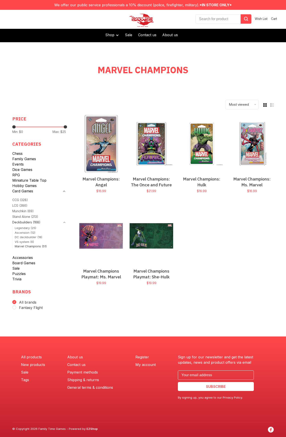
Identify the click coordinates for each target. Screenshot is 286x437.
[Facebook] (271, 430)
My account (145, 364)
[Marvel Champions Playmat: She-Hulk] (151, 236)
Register (142, 357)
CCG (20, 200)
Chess (17, 153)
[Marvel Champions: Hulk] (201, 144)
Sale (128, 35)
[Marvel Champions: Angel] (101, 144)
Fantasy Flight (31, 307)
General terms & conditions (90, 387)
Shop (110, 35)
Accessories (22, 257)
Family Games (24, 159)
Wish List (261, 19)
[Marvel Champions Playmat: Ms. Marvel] (101, 236)
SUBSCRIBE (216, 386)
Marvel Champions (31, 246)
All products (31, 357)
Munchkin (23, 211)
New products (33, 364)
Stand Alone (25, 216)
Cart (274, 19)
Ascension (25, 232)
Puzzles (19, 273)
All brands (27, 302)
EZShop (92, 429)
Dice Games (22, 169)
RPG (16, 175)
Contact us (147, 35)
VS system (24, 242)
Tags (25, 380)
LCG (19, 205)
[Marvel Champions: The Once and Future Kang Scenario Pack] (151, 144)
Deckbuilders (26, 222)
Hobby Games (24, 185)
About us (170, 35)
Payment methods (82, 372)
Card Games (22, 191)
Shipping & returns (83, 380)
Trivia (16, 279)
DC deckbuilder (28, 237)
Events (18, 164)
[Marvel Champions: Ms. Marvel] (252, 144)
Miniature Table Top (29, 180)
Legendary (25, 228)
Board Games (23, 263)
